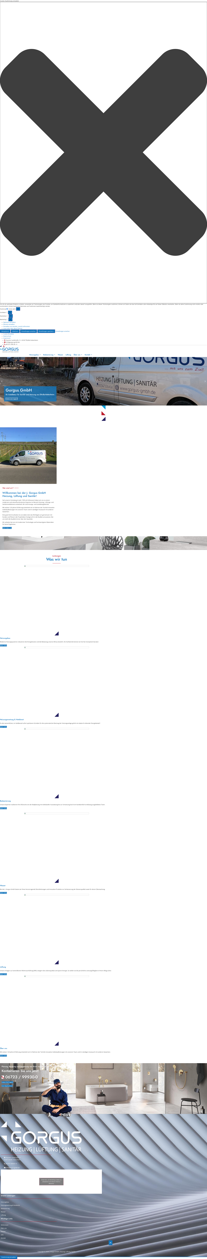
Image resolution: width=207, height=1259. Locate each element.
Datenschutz (7, 336)
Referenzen (4, 1225)
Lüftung (68, 355)
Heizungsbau (34, 355)
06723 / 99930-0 (21, 1077)
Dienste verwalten (9, 324)
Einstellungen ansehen (28, 331)
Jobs (2, 1235)
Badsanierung (48, 355)
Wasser (60, 355)
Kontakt (87, 355)
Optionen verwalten (9, 322)
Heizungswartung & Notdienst (10, 1205)
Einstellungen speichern (46, 331)
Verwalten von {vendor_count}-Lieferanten (16, 326)
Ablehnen (15, 331)
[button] (103, 152)
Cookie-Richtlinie (8, 334)
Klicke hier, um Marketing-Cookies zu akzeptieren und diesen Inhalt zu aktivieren (51, 1181)
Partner (3, 1231)
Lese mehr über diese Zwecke (12, 328)
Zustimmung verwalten (8, 1257)
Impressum (7, 338)
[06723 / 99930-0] (3, 1077)
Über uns (77, 355)
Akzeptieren (5, 331)
